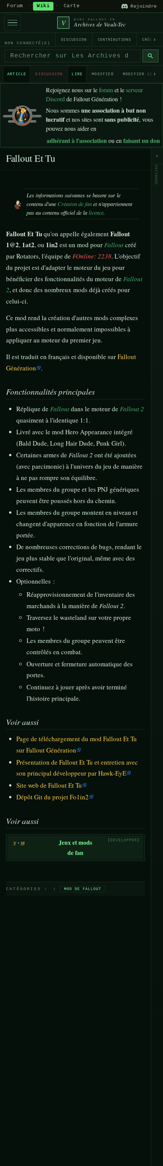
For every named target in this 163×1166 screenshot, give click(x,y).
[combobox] (72, 56)
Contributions (114, 40)
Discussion (74, 40)
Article (16, 74)
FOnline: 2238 (91, 256)
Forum (15, 6)
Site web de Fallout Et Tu (49, 785)
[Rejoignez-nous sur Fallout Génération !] (22, 114)
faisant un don (141, 140)
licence (96, 212)
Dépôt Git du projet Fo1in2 (52, 797)
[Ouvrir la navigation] (12, 22)
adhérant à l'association (77, 140)
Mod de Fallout (82, 889)
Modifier (103, 74)
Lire (77, 74)
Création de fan (75, 203)
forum (106, 90)
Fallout (114, 244)
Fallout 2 (132, 408)
